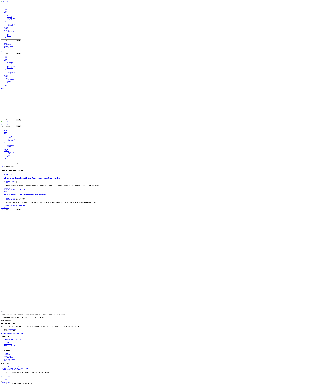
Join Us (6, 43)
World (5, 11)
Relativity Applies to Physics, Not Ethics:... (12, 369)
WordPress (10, 25)
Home (5, 8)
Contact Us (7, 49)
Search (18, 40)
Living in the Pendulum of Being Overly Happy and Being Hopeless (32, 178)
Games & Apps (11, 24)
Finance (6, 28)
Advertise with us (8, 44)
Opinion (6, 21)
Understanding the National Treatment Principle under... (15, 368)
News (5, 9)
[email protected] (12, 329)
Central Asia (10, 20)
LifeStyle (6, 30)
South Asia (10, 14)
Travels (9, 36)
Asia (5, 12)
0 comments (7, 188)
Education (6, 37)
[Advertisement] (156, 106)
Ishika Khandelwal (10, 181)
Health (9, 33)
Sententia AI (4, 93)
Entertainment (10, 31)
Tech (5, 22)
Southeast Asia (11, 18)
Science (6, 27)
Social (8, 34)
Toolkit (2, 88)
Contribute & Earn (8, 46)
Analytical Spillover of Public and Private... (12, 366)
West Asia (9, 17)
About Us (6, 47)
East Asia (9, 15)
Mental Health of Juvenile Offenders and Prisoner (25, 195)
